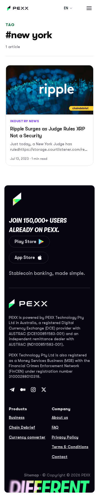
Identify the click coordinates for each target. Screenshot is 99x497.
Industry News (24, 121)
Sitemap (31, 475)
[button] (89, 8)
